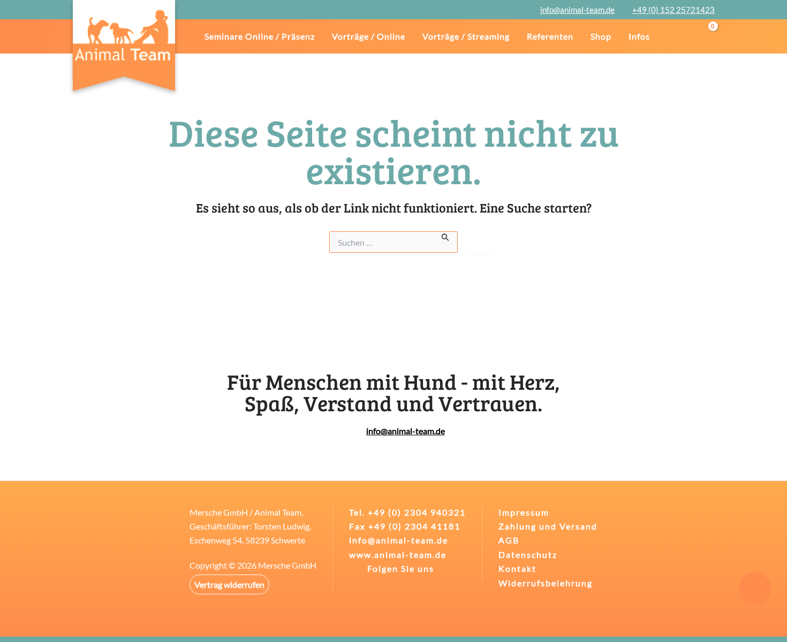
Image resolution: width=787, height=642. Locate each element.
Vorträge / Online (368, 36)
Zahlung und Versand (547, 526)
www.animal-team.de (398, 554)
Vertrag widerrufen (229, 584)
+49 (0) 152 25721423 (673, 9)
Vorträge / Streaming (466, 36)
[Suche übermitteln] (445, 237)
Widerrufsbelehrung (545, 583)
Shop (601, 36)
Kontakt (517, 568)
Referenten (550, 36)
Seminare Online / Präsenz (260, 36)
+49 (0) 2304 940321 (417, 512)
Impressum (523, 512)
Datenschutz (527, 554)
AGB (508, 540)
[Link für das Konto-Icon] (687, 36)
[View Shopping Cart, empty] (710, 36)
